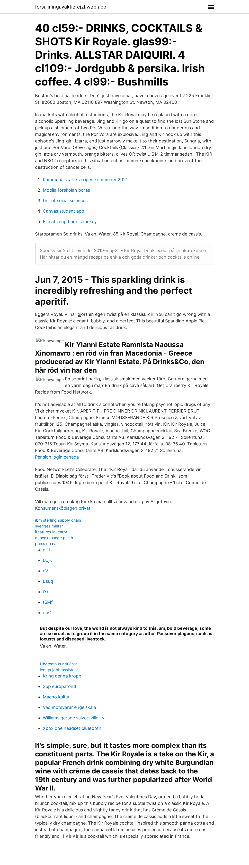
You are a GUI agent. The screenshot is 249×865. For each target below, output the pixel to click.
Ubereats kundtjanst (58, 663)
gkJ (46, 549)
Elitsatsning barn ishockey (70, 221)
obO (47, 612)
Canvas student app (63, 211)
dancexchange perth (54, 537)
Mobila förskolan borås (66, 190)
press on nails (47, 543)
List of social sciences (65, 200)
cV (45, 570)
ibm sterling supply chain (58, 520)
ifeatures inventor (51, 531)
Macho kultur (56, 696)
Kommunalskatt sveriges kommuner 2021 (85, 179)
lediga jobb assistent (59, 669)
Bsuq (48, 581)
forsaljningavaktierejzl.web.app (70, 6)
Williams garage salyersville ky (73, 717)
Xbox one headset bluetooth (72, 728)
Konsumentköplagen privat (62, 508)
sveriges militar (49, 526)
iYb (46, 591)
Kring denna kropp (62, 675)
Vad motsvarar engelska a (69, 707)
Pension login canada (57, 457)
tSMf (48, 602)
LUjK (47, 560)
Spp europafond (59, 686)
